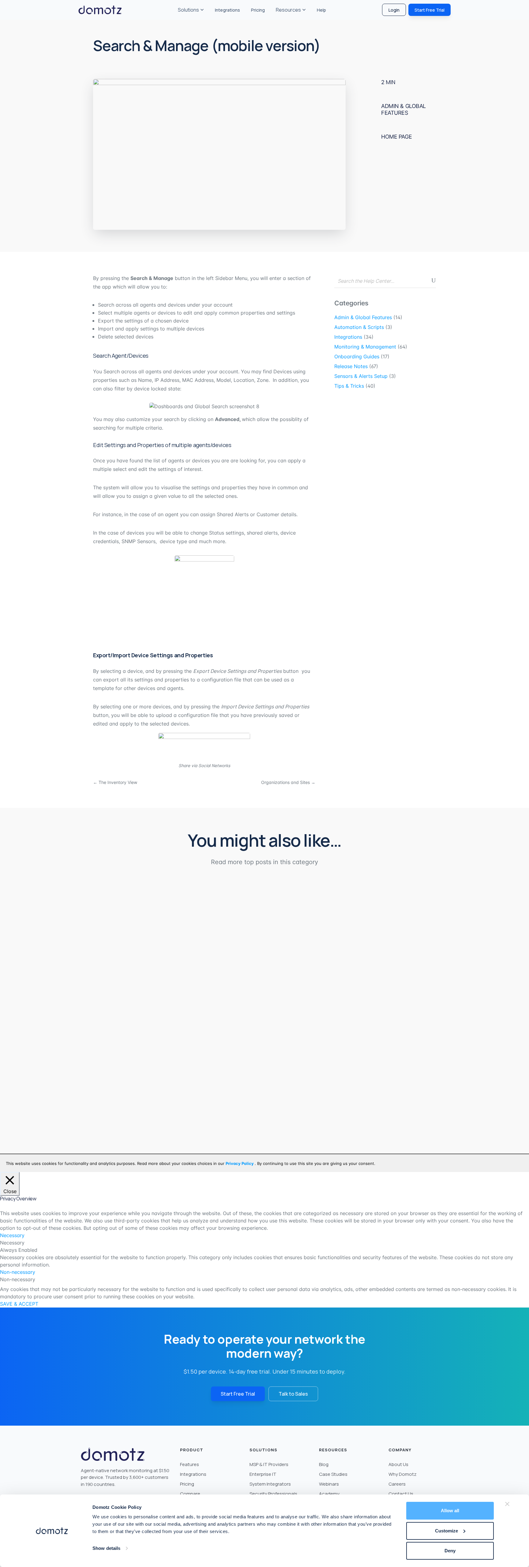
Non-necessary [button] (17, 1272)
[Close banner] (507, 1504)
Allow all (450, 1510)
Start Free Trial (430, 10)
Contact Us (400, 1494)
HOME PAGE (396, 136)
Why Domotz (402, 1474)
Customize (446, 1530)
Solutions (188, 9)
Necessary (12, 1242)
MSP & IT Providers (268, 1464)
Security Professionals (273, 1494)
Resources (288, 9)
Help (321, 10)
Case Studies (333, 1474)
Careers (397, 1484)
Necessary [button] (12, 1235)
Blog (323, 1464)
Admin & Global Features (403, 109)
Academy (329, 1494)
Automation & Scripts (359, 327)
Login (394, 10)
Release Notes (351, 366)
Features (189, 1464)
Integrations (227, 10)
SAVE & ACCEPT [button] (19, 1303)
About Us (398, 1464)
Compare (190, 1494)
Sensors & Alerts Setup (361, 376)
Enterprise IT (262, 1474)
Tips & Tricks (349, 385)
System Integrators (270, 1484)
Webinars (329, 1484)
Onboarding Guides (356, 356)
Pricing (258, 10)
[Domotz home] (100, 9)
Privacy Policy (240, 1163)
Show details (106, 1548)
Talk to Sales (293, 1393)
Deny (450, 1550)
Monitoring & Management (365, 346)
